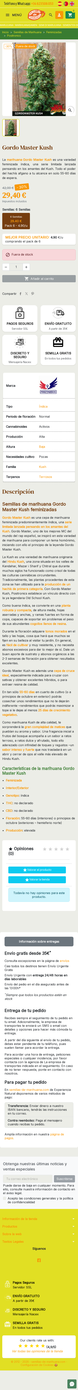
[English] (72, 3)
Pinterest (32, 293)
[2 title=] (50, 849)
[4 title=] (61, 849)
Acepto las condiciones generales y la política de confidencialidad (40, 1200)
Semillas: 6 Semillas (16, 209)
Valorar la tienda (37, 880)
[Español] (60, 3)
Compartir (20, 293)
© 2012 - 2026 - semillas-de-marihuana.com (38, 1361)
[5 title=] (67, 849)
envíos (64, 961)
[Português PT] (66, 3)
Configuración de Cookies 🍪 (39, 1364)
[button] (51, 15)
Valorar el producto (37, 870)
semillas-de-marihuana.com (29, 1090)
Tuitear (26, 293)
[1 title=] (44, 849)
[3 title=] (56, 849)
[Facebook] (39, 1260)
